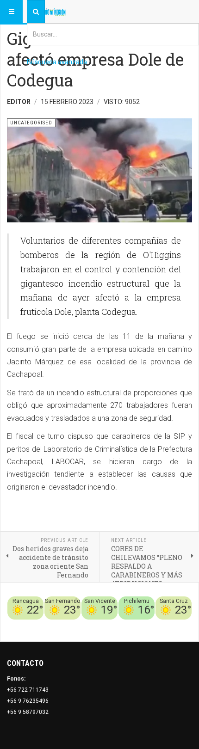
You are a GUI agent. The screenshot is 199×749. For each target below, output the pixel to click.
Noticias (180, 625)
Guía (161, 625)
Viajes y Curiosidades (122, 625)
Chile (55, 625)
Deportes (76, 625)
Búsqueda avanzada (57, 62)
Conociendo (29, 625)
